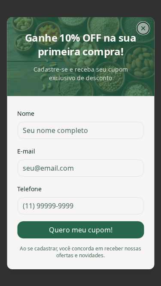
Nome (25, 113)
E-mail (26, 151)
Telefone (29, 189)
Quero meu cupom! (80, 230)
